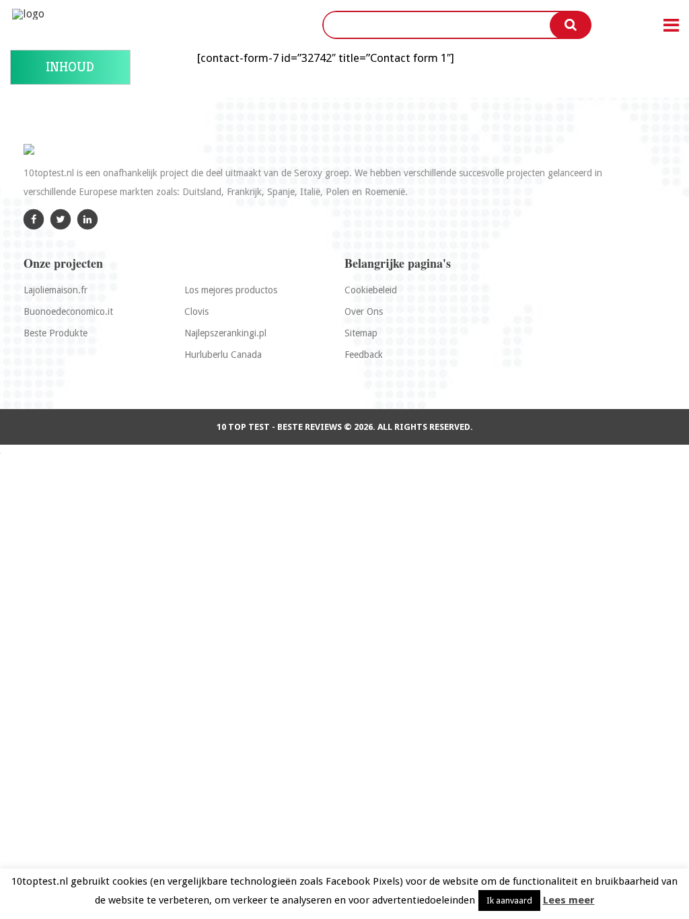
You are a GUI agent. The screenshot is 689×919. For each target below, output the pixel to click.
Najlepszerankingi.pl (225, 333)
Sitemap (360, 333)
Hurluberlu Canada (223, 354)
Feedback (363, 354)
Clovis (196, 311)
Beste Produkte (55, 333)
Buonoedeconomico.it (68, 311)
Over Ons (363, 311)
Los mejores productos (230, 290)
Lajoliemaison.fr (55, 290)
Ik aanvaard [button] (509, 900)
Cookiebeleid (370, 290)
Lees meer (569, 900)
